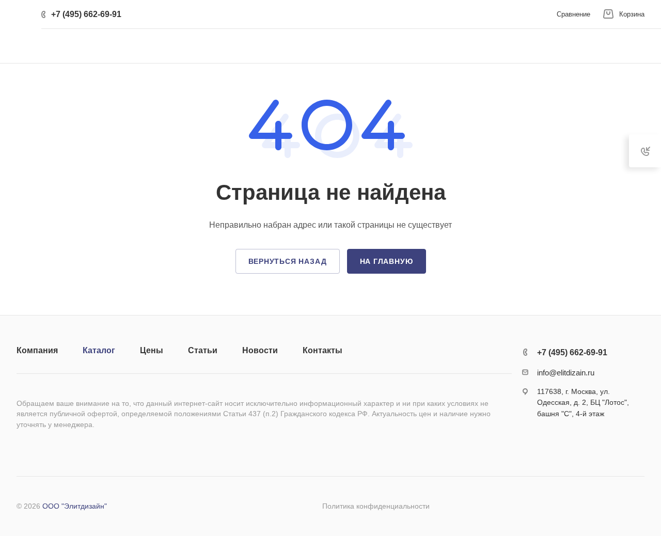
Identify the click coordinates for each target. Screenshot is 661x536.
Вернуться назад (287, 261)
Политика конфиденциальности (376, 506)
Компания (37, 350)
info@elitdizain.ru (565, 372)
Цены (151, 350)
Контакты (322, 350)
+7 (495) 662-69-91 (86, 14)
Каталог (99, 350)
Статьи (202, 350)
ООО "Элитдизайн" (74, 506)
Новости (260, 350)
